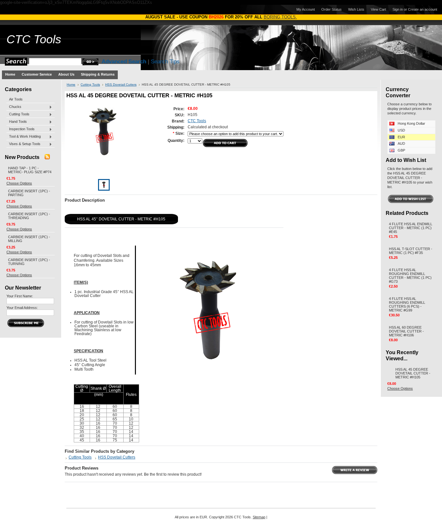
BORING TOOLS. (280, 17)
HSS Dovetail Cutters (121, 84)
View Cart (378, 9)
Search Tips (165, 61)
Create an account (422, 9)
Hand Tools (16, 122)
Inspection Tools (20, 129)
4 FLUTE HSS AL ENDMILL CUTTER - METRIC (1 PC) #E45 (410, 228)
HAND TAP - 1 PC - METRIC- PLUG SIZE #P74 (29, 170)
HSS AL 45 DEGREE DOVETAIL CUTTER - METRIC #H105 (412, 373)
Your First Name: (19, 296)
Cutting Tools (17, 114)
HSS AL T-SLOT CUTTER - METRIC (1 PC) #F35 (410, 251)
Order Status (331, 9)
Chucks (13, 107)
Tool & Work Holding (23, 136)
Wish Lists (356, 9)
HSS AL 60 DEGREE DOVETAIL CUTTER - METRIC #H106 (406, 331)
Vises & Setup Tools (23, 144)
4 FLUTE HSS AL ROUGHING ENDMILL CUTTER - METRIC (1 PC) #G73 (410, 275)
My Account (305, 9)
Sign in (397, 9)
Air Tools (16, 99)
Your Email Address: (22, 308)
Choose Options (19, 183)
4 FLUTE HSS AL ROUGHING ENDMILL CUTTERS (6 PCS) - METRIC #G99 (407, 304)
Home (71, 84)
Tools (33, 39)
